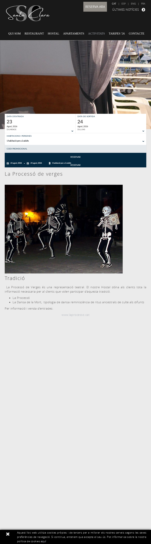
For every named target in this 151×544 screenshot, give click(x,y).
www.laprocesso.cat (75, 315)
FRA (143, 3)
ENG (133, 3)
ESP (124, 3)
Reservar (75, 157)
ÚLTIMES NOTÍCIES (125, 9)
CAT (114, 3)
